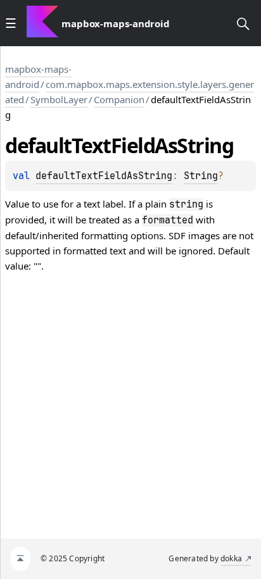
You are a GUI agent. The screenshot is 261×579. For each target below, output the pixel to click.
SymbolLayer (58, 99)
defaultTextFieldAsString (103, 176)
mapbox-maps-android (38, 76)
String (201, 176)
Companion (119, 99)
